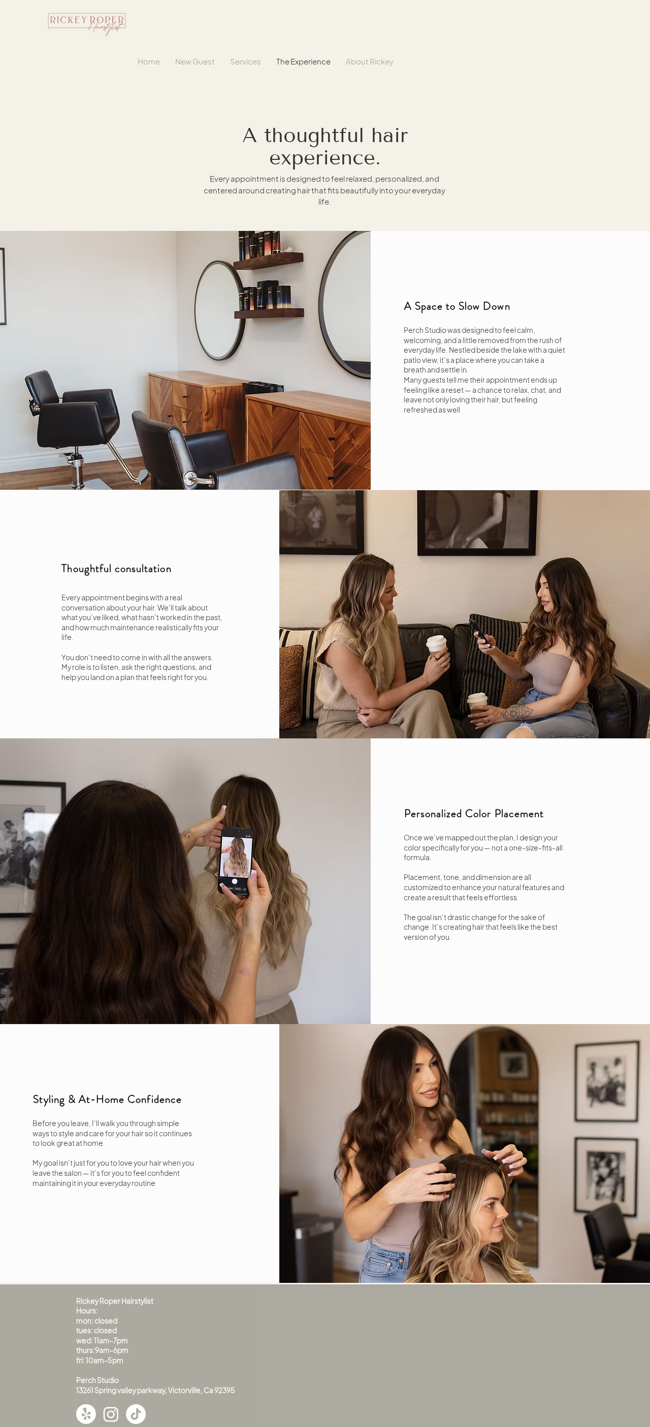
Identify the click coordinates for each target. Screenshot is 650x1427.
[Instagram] (111, 1414)
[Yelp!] (86, 1414)
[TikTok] (136, 1414)
